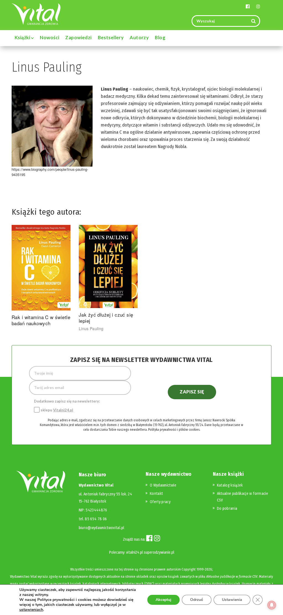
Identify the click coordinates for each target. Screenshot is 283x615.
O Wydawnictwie (163, 485)
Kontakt (156, 493)
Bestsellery (111, 37)
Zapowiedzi (78, 37)
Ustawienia (232, 599)
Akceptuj (163, 599)
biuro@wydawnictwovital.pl (101, 527)
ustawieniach (31, 609)
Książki (23, 37)
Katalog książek (230, 485)
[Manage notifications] (271, 605)
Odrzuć (196, 599)
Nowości (49, 37)
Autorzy (139, 37)
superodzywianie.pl (159, 552)
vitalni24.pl (134, 552)
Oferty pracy (160, 502)
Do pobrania (227, 508)
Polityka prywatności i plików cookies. (174, 430)
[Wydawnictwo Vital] (36, 13)
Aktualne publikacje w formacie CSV (231, 576)
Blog (160, 37)
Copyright (189, 569)
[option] (41, 276)
